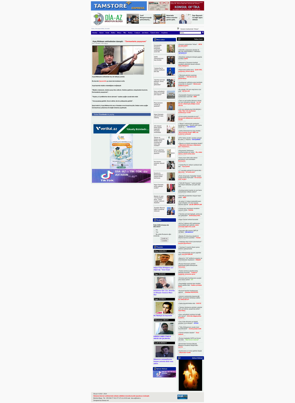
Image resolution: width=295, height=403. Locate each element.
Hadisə (113, 33)
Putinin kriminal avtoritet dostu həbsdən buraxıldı (188, 272)
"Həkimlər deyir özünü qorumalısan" (190, 242)
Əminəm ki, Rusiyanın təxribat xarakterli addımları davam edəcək (189, 64)
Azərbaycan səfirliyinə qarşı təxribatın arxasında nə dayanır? (190, 84)
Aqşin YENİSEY (160, 299)
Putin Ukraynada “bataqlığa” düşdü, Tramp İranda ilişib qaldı (190, 177)
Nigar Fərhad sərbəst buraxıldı (188, 219)
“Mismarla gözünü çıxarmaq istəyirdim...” (187, 76)
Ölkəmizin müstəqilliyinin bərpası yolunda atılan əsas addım (163, 361)
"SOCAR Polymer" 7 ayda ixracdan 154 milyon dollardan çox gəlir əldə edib (189, 184)
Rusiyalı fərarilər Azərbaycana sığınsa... (188, 291)
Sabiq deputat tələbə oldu (190, 303)
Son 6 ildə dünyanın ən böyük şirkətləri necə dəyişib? (188, 322)
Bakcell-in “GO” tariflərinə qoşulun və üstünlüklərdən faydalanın (190, 259)
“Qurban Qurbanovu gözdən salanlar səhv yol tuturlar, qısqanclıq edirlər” (190, 309)
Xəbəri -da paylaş (104, 114)
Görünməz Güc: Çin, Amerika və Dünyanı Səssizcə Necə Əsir (164, 293)
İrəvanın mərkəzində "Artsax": (185, 29)
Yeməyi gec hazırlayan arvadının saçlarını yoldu (188, 209)
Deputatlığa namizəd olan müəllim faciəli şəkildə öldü (190, 285)
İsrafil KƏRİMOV (160, 343)
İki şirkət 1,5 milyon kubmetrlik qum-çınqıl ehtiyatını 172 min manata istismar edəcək (190, 203)
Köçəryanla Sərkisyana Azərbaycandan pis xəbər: (190, 152)
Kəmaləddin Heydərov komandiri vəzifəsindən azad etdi (158, 48)
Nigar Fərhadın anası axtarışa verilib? (158, 186)
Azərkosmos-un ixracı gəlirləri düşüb (190, 351)
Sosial (107, 33)
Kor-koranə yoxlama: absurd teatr (159, 163)
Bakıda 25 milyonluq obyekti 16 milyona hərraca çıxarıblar (189, 237)
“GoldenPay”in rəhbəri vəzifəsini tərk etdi (159, 70)
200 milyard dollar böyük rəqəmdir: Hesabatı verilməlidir (158, 129)
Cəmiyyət (137, 33)
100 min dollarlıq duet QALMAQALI (190, 111)
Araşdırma (164, 33)
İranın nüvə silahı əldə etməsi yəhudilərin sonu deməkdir (187, 159)
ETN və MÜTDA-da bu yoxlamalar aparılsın (159, 151)
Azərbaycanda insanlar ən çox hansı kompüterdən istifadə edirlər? (190, 191)
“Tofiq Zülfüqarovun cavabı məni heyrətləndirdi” (189, 328)
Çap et (106, 43)
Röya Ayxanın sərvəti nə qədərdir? (158, 104)
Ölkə (124, 33)
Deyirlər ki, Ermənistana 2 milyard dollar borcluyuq (158, 175)
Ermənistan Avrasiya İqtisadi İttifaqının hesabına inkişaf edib (188, 345)
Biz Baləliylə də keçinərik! (163, 315)
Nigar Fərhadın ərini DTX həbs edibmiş (158, 116)
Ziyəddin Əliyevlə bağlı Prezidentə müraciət (159, 209)
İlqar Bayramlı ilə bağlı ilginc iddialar (197, 18)
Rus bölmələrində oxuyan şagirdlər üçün (189, 253)
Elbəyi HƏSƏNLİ (160, 251)
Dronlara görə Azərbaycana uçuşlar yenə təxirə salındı (189, 278)
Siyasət (101, 33)
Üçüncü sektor (154, 33)
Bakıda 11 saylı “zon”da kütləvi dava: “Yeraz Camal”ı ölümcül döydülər (159, 199)
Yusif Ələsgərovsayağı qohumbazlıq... (146, 18)
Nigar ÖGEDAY (160, 274)
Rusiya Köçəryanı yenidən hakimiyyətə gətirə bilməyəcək (188, 265)
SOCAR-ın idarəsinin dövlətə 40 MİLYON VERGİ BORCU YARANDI (189, 51)
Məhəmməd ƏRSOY (161, 320)
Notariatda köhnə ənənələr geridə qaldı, (171, 18)
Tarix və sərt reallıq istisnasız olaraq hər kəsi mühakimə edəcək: (189, 103)
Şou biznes (145, 33)
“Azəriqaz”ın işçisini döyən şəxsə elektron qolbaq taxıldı (189, 248)
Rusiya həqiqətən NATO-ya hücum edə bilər (189, 339)
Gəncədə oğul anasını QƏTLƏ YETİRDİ (188, 231)
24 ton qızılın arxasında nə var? (189, 118)
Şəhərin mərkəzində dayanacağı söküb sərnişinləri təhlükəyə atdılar (189, 297)
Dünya (119, 33)
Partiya (130, 33)
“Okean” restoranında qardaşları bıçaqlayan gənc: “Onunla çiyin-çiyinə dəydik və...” (190, 125)
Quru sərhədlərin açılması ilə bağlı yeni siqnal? (159, 93)
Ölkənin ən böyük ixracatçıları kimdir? (190, 145)
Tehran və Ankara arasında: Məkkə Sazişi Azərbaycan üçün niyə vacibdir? (159, 141)
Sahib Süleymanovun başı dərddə (158, 58)
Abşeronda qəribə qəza (190, 70)
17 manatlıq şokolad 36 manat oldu (190, 171)
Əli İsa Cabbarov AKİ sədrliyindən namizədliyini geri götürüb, (189, 225)
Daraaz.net (105, 400)
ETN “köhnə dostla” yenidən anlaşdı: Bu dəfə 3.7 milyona (190, 138)
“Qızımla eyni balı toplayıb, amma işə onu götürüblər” (190, 214)
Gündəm (94, 33)
